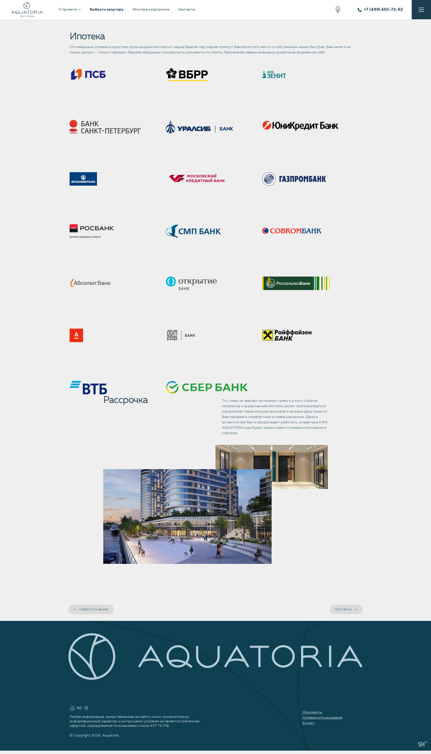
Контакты (186, 9)
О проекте (68, 9)
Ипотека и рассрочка (150, 9)
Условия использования (322, 718)
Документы (312, 712)
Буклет (308, 723)
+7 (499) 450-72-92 (383, 10)
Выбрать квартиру (106, 9)
